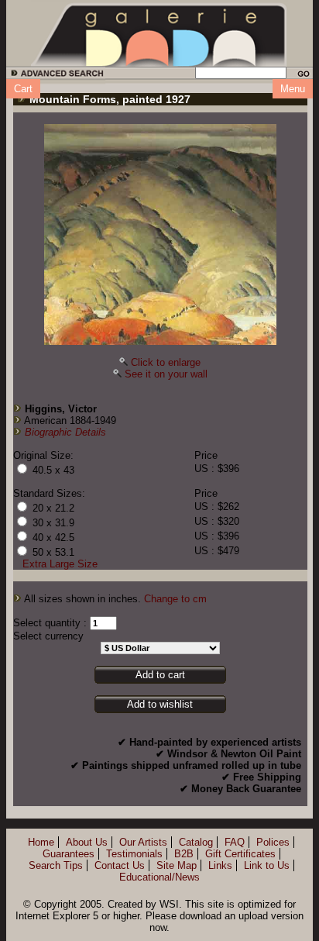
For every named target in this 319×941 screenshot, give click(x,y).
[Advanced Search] (54, 75)
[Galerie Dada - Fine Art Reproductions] (159, 33)
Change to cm (175, 599)
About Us (87, 842)
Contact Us (119, 865)
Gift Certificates (240, 854)
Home (41, 842)
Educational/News (159, 877)
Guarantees (68, 854)
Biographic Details (65, 432)
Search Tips (56, 865)
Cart (23, 89)
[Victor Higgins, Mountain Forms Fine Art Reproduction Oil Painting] (160, 234)
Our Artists (143, 842)
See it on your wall (166, 374)
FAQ (235, 842)
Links (220, 865)
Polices (273, 842)
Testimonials (134, 854)
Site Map (176, 865)
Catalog (196, 842)
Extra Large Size (60, 564)
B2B (184, 854)
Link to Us (267, 865)
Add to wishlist (160, 704)
